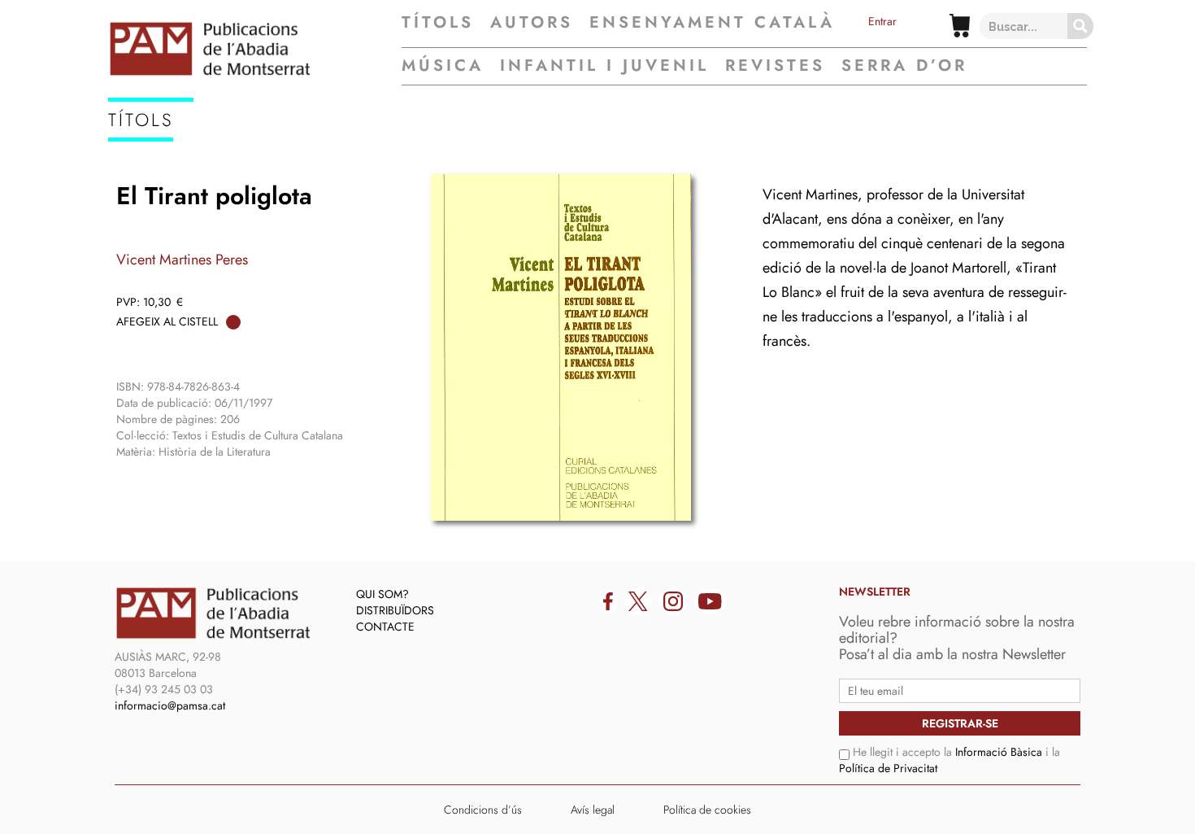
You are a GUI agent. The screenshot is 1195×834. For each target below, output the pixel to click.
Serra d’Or (904, 65)
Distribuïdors (395, 610)
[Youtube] (710, 601)
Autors (531, 23)
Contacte (385, 626)
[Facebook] (608, 601)
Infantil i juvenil (604, 65)
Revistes (775, 65)
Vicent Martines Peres (182, 259)
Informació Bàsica (998, 752)
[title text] (255, 48)
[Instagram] (673, 601)
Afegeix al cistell (167, 321)
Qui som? (382, 594)
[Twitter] (638, 601)
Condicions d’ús (483, 809)
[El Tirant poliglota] (561, 347)
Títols (438, 23)
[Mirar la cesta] (959, 25)
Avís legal (593, 809)
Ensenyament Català (712, 23)
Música (443, 65)
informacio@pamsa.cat (170, 705)
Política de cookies (707, 809)
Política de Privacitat (888, 768)
